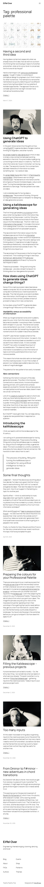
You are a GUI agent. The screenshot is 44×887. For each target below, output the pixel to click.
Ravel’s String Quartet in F (12, 795)
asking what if (18, 258)
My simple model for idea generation (16, 155)
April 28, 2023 (7, 537)
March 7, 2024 (7, 100)
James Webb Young (12, 175)
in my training (27, 212)
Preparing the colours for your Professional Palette (19, 576)
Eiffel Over (7, 3)
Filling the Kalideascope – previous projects (20, 665)
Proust (14, 511)
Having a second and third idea (17, 53)
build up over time (12, 584)
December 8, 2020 (9, 626)
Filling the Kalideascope (18, 678)
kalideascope (8, 195)
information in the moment (13, 224)
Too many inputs (14, 730)
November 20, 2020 (9, 758)
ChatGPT (10, 148)
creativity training (17, 396)
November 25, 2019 (9, 823)
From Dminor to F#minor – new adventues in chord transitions (20, 772)
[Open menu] (39, 3)
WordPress (37, 883)
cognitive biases (21, 400)
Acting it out (7, 258)
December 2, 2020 (9, 692)
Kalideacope (17, 594)
